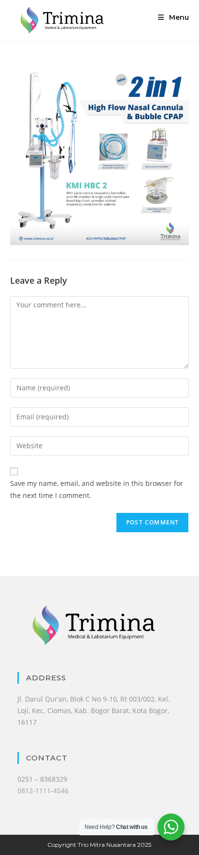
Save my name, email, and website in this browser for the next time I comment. (96, 489)
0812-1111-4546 (43, 790)
